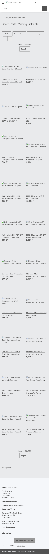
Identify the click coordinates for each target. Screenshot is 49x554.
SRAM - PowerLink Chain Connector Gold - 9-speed (11, 431)
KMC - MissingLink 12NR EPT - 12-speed (35, 197)
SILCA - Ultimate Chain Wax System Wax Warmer (36, 392)
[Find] (44, 8)
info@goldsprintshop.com (15, 505)
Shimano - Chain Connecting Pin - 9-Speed (36, 314)
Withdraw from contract (24, 540)
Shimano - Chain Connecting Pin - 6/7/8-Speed (12, 314)
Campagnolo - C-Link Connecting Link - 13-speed (12, 80)
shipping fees (21, 546)
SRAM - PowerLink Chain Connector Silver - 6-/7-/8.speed (35, 431)
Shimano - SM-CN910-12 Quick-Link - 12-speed (35, 353)
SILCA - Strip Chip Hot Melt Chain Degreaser (11, 392)
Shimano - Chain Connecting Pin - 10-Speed (12, 275)
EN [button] (35, 2)
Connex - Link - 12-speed (11, 118)
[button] (41, 2)
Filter (7, 34)
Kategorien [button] (6, 468)
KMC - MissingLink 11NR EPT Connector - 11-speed (11, 197)
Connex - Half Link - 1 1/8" (35, 79)
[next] (45, 49)
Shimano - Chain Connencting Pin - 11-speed (36, 275)
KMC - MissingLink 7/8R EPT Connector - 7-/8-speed (12, 236)
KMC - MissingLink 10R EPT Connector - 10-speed (36, 158)
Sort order (18, 34)
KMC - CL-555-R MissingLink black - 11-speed (12, 158)
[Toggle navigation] (3, 1)
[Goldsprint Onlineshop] (13, 2)
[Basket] (45, 2)
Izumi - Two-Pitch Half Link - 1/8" (36, 119)
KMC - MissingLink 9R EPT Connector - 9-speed (36, 236)
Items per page (35, 34)
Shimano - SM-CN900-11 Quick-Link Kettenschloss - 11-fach (11, 353)
